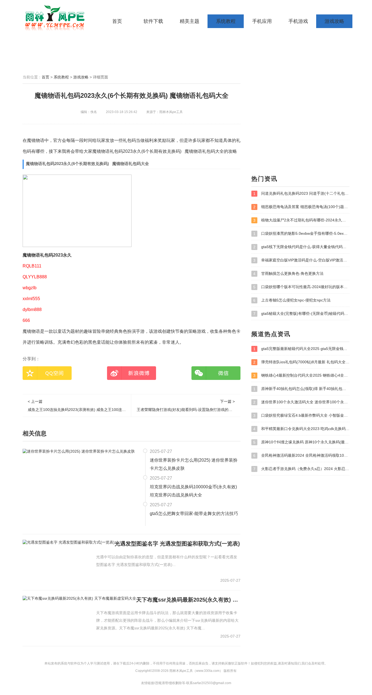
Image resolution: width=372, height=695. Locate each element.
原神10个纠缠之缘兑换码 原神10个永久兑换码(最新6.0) (301, 442)
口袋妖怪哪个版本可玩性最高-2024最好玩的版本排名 (301, 287)
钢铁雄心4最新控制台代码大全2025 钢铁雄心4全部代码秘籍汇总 (301, 375)
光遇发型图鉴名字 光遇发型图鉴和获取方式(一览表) (177, 544)
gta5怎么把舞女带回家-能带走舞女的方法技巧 (194, 513)
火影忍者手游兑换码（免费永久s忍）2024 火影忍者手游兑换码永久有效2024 (301, 469)
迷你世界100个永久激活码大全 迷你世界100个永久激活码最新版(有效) (301, 402)
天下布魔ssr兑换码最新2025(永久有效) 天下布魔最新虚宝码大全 (188, 600)
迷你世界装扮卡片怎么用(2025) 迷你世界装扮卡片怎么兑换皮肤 (193, 464)
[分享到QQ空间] (47, 373)
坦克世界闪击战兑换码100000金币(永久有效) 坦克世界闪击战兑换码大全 (193, 490)
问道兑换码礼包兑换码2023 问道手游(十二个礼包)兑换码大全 (301, 193)
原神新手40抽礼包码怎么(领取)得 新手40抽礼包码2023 (301, 388)
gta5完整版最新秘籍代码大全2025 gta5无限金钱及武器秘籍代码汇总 (301, 348)
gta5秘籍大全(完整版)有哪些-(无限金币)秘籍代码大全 (301, 313)
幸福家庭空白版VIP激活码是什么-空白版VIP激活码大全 (301, 260)
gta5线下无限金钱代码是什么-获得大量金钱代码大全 (301, 247)
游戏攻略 (334, 21)
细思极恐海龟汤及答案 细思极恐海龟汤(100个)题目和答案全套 (301, 207)
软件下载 (153, 21)
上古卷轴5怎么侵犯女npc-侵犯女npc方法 (292, 300)
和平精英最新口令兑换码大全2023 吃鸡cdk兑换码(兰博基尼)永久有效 (301, 428)
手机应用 (262, 21)
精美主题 (189, 21)
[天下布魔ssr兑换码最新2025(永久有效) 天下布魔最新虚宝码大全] (79, 598)
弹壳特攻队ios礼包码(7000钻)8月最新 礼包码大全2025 (301, 362)
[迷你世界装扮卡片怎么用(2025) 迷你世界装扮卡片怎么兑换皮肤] (79, 451)
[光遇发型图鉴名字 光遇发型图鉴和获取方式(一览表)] (69, 542)
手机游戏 (298, 21)
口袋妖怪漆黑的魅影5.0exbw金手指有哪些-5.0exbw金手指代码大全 (301, 233)
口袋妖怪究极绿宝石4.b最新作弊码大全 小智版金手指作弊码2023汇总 (301, 415)
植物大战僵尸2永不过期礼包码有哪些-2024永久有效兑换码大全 (301, 220)
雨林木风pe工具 (57, 18)
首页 (117, 21)
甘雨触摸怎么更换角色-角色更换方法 (288, 273)
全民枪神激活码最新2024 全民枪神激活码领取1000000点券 (301, 455)
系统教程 (226, 21)
